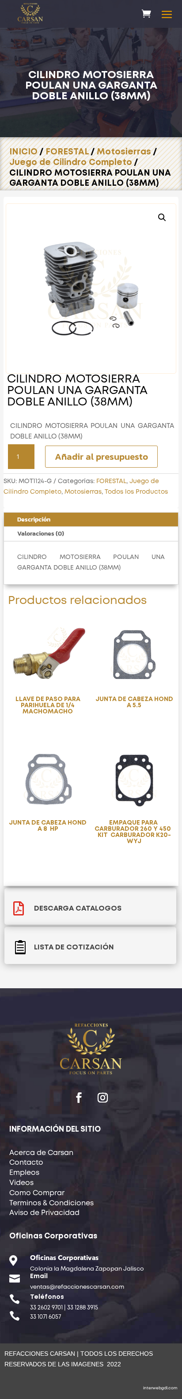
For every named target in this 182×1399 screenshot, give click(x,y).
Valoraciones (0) (40, 533)
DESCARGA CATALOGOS (77, 908)
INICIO (23, 152)
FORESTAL (67, 152)
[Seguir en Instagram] (103, 1098)
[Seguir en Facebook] (79, 1098)
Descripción (33, 519)
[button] (162, 217)
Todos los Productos (136, 492)
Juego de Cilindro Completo (70, 162)
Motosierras (124, 152)
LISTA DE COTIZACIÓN (74, 947)
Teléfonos (47, 1297)
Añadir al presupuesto (101, 456)
